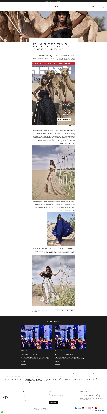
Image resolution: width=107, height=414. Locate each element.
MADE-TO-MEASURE (19, 6)
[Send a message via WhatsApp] (2, 411)
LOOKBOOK (10, 6)
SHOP (4, 6)
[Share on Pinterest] (67, 310)
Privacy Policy (25, 396)
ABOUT (27, 6)
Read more (23, 364)
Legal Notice (24, 394)
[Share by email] (72, 310)
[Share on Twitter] (62, 310)
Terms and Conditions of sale (28, 398)
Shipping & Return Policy (27, 400)
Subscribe (53, 402)
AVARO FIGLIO (43, 40)
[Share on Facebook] (57, 310)
